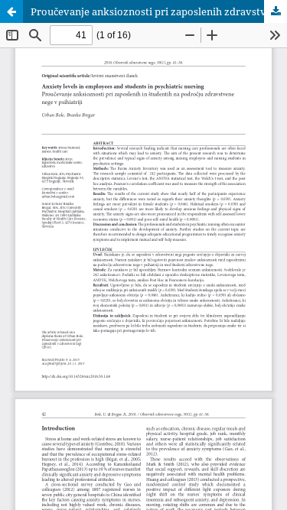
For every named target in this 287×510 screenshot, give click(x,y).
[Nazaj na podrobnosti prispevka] (11, 11)
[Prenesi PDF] (275, 11)
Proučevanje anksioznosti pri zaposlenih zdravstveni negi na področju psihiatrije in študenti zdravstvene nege (159, 11)
